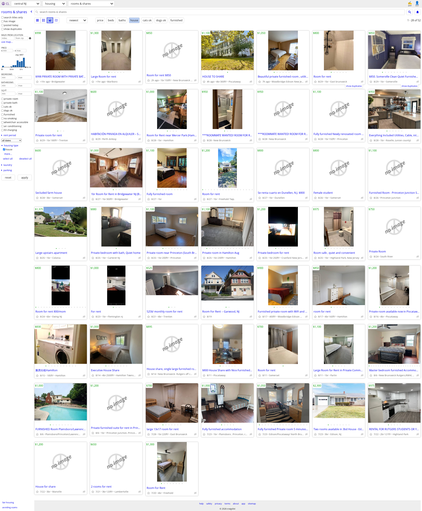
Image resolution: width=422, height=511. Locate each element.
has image (9, 21)
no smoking (10, 118)
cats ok (8, 106)
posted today (11, 25)
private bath (10, 102)
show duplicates (13, 29)
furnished (9, 114)
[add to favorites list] (37, 82)
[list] (37, 20)
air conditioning (12, 126)
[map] (56, 20)
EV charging (10, 130)
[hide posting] (84, 82)
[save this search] (417, 12)
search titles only (13, 17)
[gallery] (50, 20)
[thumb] (44, 20)
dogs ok (8, 110)
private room (11, 98)
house (9, 149)
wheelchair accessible (16, 122)
